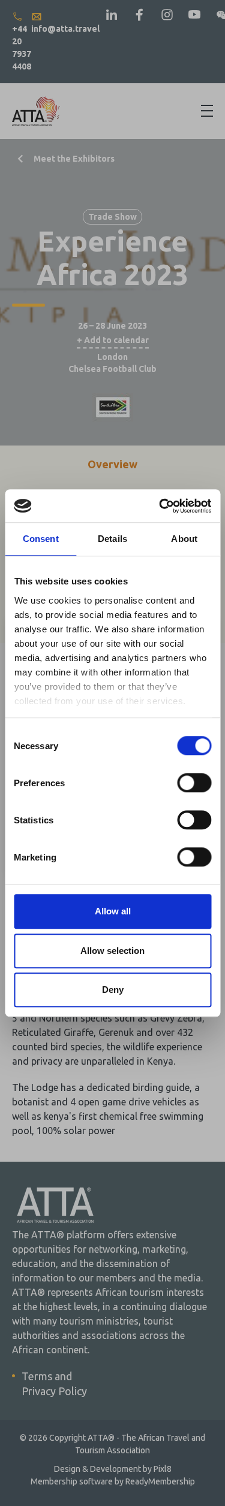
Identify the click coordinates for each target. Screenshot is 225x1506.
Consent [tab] (41, 539)
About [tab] (184, 539)
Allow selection (112, 951)
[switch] (194, 782)
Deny (113, 989)
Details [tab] (112, 539)
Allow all (113, 911)
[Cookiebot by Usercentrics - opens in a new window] (160, 506)
